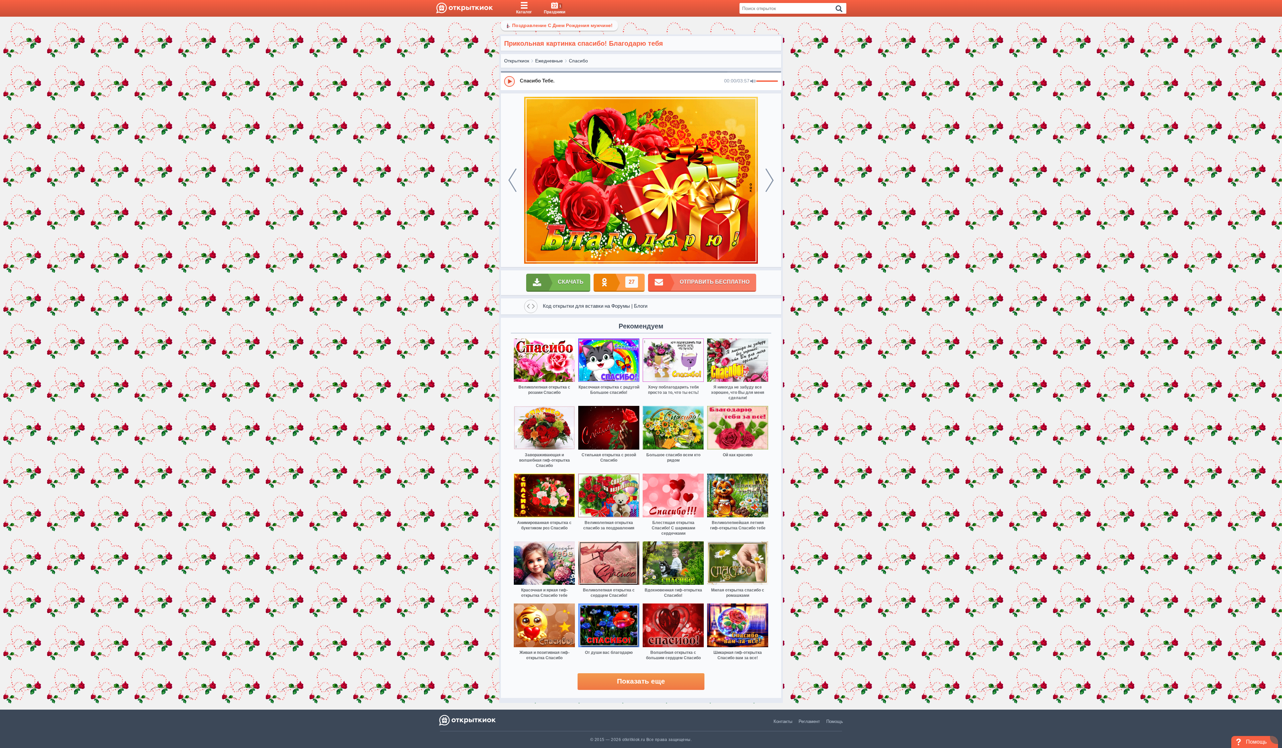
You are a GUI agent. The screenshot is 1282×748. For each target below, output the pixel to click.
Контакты (783, 721)
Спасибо (578, 60)
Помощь (834, 721)
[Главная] (464, 8)
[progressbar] (767, 81)
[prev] (512, 180)
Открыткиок (516, 60)
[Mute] (753, 81)
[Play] (509, 81)
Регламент (809, 721)
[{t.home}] (468, 720)
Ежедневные (549, 60)
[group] (641, 81)
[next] (770, 180)
